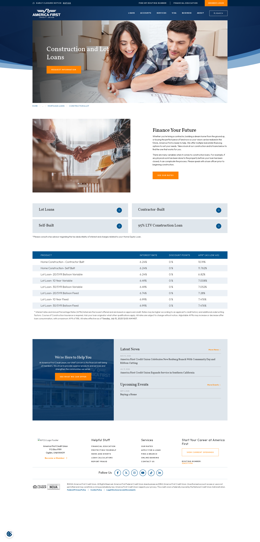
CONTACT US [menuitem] (148, 461)
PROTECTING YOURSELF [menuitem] (103, 450)
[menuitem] (132, 13)
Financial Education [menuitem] (186, 3)
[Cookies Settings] (9, 534)
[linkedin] (159, 473)
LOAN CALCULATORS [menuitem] (102, 458)
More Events (213, 385)
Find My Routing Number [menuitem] (153, 3)
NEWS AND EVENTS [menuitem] (101, 454)
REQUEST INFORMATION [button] (63, 70)
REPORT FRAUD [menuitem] (99, 461)
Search (219, 13)
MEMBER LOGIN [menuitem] (216, 3)
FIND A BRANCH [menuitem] (149, 454)
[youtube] (143, 473)
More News (214, 349)
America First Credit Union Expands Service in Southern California (157, 372)
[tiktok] (151, 473)
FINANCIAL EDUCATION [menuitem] (103, 446)
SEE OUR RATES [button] (165, 175)
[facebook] (117, 473)
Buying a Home (128, 394)
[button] (73, 377)
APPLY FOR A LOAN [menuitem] (151, 450)
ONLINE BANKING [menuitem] (150, 458)
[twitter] (126, 473)
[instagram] (134, 473)
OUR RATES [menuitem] (147, 446)
